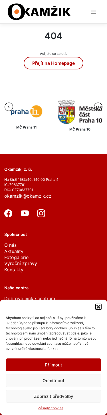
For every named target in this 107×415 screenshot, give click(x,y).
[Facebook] (8, 215)
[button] (98, 307)
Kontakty (13, 269)
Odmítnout (53, 380)
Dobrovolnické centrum (29, 298)
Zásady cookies (50, 408)
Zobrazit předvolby (53, 396)
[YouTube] (25, 215)
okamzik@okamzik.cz (27, 196)
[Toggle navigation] (94, 12)
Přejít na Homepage (53, 63)
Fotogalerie (16, 257)
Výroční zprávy (20, 263)
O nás (10, 245)
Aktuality (13, 251)
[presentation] (9, 107)
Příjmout (53, 365)
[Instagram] (41, 215)
